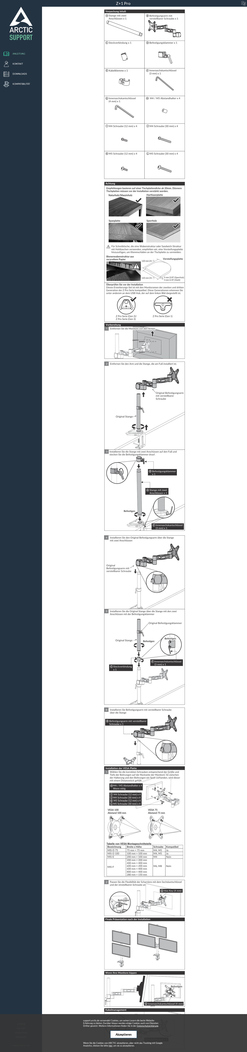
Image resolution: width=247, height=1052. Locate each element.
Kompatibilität (21, 84)
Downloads (20, 73)
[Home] (21, 23)
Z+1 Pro (123, 3)
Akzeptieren (124, 1034)
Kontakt (18, 63)
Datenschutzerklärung (147, 1025)
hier (110, 1045)
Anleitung (19, 53)
